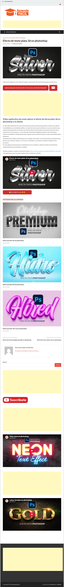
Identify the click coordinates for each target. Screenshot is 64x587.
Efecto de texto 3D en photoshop (13, 240)
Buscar (5, 362)
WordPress (53, 584)
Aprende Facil (16, 584)
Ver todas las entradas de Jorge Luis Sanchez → (27, 351)
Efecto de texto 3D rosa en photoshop (15, 328)
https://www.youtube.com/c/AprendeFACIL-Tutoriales (45, 151)
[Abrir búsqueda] (59, 32)
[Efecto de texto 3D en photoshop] (32, 221)
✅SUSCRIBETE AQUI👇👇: (17, 192)
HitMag (59, 584)
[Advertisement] (33, 24)
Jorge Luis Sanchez (17, 43)
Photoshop (23, 38)
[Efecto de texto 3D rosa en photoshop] (32, 309)
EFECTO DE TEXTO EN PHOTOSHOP (11, 38)
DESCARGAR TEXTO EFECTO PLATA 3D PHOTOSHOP (25, 88)
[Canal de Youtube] (60, 4)
